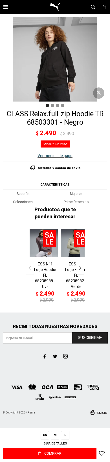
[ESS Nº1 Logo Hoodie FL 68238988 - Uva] (45, 243)
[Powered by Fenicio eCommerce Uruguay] (98, 412)
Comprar (52, 453)
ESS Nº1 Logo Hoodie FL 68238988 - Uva (45, 275)
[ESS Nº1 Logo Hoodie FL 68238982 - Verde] (76, 243)
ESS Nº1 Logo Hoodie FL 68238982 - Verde (76, 275)
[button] (80, 268)
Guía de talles (55, 444)
